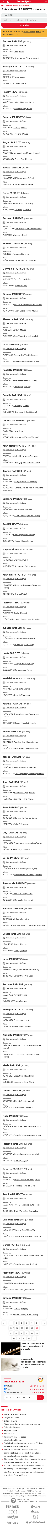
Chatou (17, 1020)
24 (17, 1328)
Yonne (36, 58)
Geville (16, 613)
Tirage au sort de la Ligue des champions (22, 1424)
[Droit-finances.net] (35, 1512)
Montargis (18, 406)
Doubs (24, 127)
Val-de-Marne (33, 516)
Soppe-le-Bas (20, 638)
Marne (32, 792)
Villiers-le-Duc (19, 1230)
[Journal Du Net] (12, 1512)
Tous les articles (19, 1491)
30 (16, 1333)
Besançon (18, 387)
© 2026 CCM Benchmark (36, 1496)
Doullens (18, 210)
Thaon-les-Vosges (21, 868)
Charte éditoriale (31, 1488)
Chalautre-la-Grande (23, 585)
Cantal (24, 235)
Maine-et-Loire (28, 1186)
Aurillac (17, 235)
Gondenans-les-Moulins (24, 843)
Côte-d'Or (30, 1230)
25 (22, 1328)
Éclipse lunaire (10, 1421)
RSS (28, 1491)
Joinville (17, 799)
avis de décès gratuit (32, 32)
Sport (8, 1389)
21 (37, 1323)
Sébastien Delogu (12, 1427)
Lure (15, 689)
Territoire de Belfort (29, 748)
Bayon (17, 969)
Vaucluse (25, 695)
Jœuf (16, 336)
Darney (17, 1308)
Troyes (16, 77)
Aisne (33, 767)
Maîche (18, 134)
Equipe (21, 1488)
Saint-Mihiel (19, 509)
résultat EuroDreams (13, 1440)
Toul (16, 481)
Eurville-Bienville (21, 305)
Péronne (17, 254)
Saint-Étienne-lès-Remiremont (27, 1126)
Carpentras (18, 976)
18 (31, 1323)
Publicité (42, 1488)
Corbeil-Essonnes (21, 456)
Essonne (34, 456)
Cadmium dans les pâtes (15, 1437)
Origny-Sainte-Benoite (24, 1179)
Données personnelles (11, 1493)
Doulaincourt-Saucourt (24, 1045)
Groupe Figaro (21, 1496)
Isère (26, 919)
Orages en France (11, 1417)
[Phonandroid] (35, 1522)
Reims (16, 944)
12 (26, 1323)
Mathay (17, 127)
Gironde (35, 437)
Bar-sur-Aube (20, 670)
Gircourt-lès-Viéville (22, 355)
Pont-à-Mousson (21, 714)
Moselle (32, 723)
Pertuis (17, 695)
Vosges (35, 355)
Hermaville (19, 818)
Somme (29, 203)
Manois (17, 1101)
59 (19, 1338)
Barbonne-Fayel (21, 792)
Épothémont (19, 279)
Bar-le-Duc (19, 159)
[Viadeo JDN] (35, 1517)
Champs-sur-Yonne (23, 58)
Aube (22, 77)
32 (26, 1333)
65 (24, 1338)
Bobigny (18, 462)
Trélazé (17, 1186)
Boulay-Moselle (21, 723)
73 (34, 1338)
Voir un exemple (37, 1386)
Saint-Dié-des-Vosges (23, 1135)
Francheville (19, 109)
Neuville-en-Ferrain (22, 380)
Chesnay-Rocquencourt (25, 774)
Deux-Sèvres (24, 1026)
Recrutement (36, 1491)
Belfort (17, 748)
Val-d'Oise (29, 1289)
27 (32, 1328)
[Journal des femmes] (12, 1506)
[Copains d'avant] (12, 1517)
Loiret (26, 406)
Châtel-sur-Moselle (22, 361)
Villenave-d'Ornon (23, 437)
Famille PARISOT (27, 6)
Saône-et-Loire (27, 102)
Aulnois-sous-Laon (21, 767)
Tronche (19, 919)
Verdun (16, 330)
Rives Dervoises (21, 1205)
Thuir (16, 1211)
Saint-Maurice (20, 516)
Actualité (9, 1386)
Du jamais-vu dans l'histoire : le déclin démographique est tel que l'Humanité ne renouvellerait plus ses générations (22, 1452)
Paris (16, 52)
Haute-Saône (27, 178)
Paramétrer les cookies (28, 1493)
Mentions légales (8, 1496)
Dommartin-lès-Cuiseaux (25, 1255)
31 (21, 1333)
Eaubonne (19, 1289)
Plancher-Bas (19, 742)
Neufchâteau (19, 1107)
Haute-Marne (35, 305)
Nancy (17, 619)
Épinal (17, 1160)
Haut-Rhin (31, 638)
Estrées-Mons (21, 260)
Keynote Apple (10, 1430)
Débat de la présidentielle (15, 1414)
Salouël (17, 824)
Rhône (29, 109)
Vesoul (17, 184)
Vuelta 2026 (9, 1433)
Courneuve (20, 229)
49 (14, 1338)
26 (27, 1328)
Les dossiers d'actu (14, 1392)
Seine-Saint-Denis (34, 229)
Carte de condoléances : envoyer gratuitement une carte (32, 1346)
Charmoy (18, 560)
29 (11, 1333)
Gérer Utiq (41, 1493)
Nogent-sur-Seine (22, 566)
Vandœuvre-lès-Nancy (24, 488)
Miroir (17, 102)
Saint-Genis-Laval (21, 1264)
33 (32, 1333)
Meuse (36, 153)
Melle (15, 1026)
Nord (34, 380)
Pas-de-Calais (31, 818)
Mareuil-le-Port (19, 894)
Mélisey (17, 178)
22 (11, 1328)
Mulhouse (18, 645)
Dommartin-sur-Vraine (24, 875)
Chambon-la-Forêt (22, 412)
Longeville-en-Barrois (23, 153)
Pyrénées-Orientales (28, 1211)
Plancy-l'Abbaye (21, 663)
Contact (10, 1491)
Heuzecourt (19, 203)
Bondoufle (18, 900)
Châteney (17, 535)
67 (29, 1338)
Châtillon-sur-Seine (22, 1236)
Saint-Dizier (20, 311)
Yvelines (40, 774)
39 (37, 1333)
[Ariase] (12, 1522)
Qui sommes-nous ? (10, 1488)
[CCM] (35, 1506)
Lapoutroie (18, 1076)
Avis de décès (12, 6)
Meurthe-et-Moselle (28, 336)
